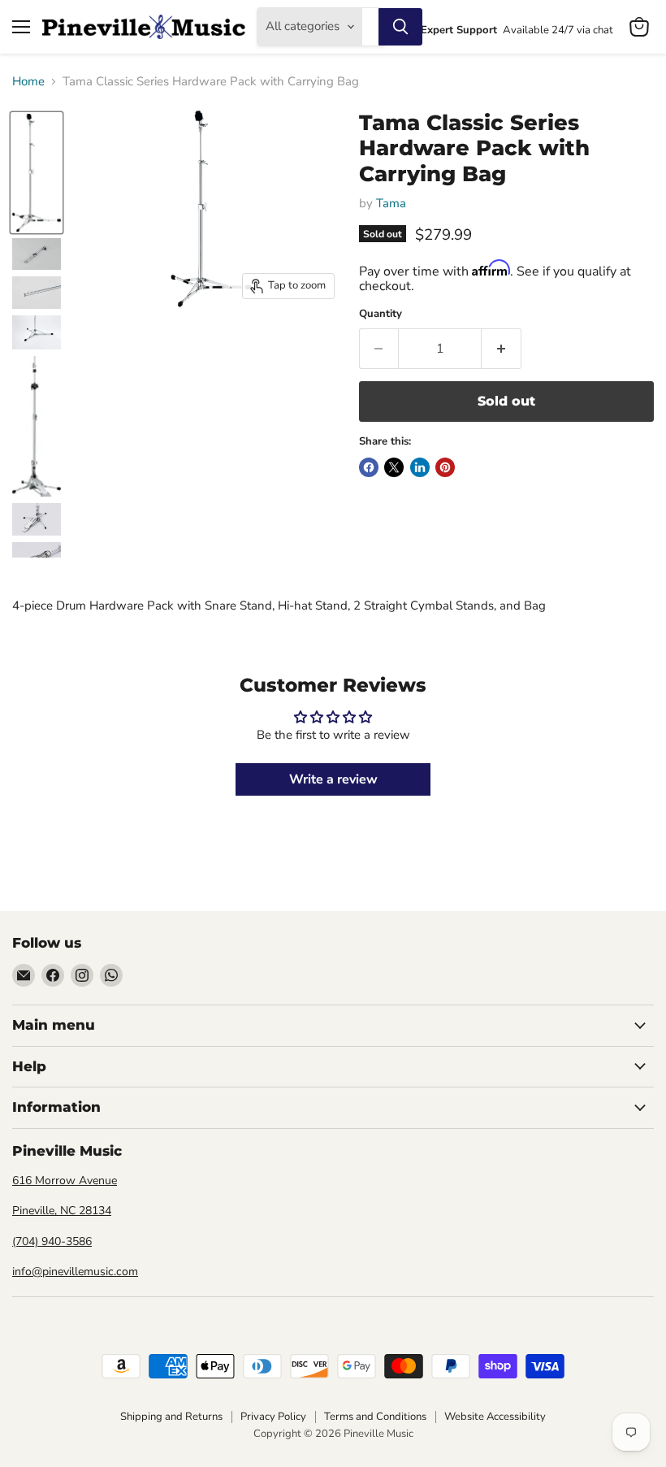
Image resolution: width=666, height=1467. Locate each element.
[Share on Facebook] (368, 467)
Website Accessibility (495, 1416)
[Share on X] (394, 467)
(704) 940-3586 (52, 1241)
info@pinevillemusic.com (75, 1271)
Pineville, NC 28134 (61, 1210)
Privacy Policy (273, 1416)
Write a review (333, 779)
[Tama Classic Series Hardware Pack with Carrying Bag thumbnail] (37, 172)
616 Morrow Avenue (64, 1180)
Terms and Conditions (375, 1416)
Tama (391, 203)
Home (28, 82)
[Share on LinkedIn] (420, 467)
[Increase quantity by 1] (501, 348)
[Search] (400, 27)
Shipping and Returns (171, 1416)
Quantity (380, 314)
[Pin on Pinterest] (445, 467)
